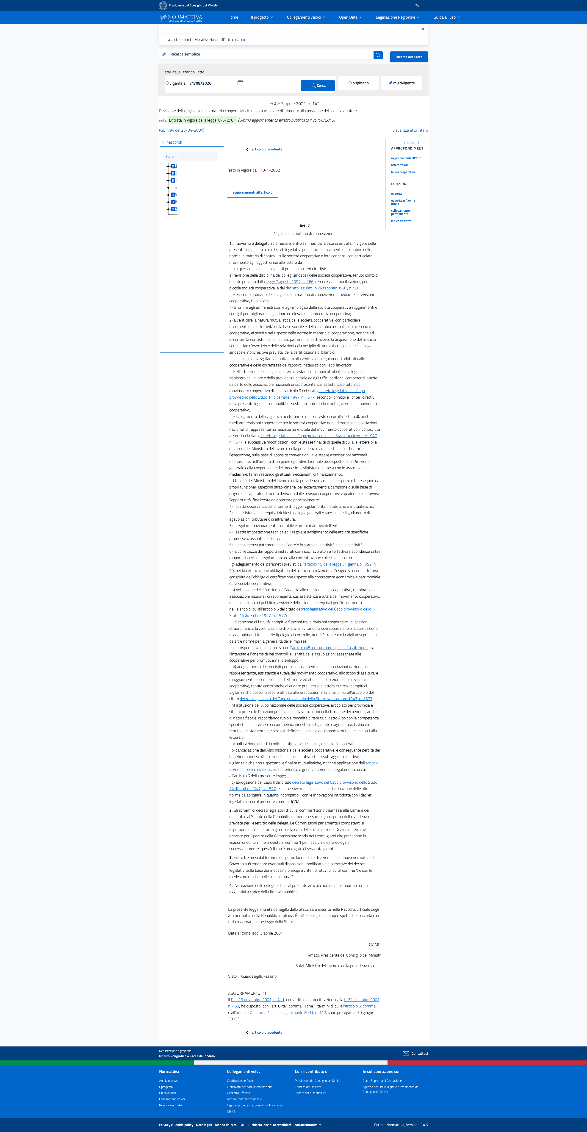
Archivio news (168, 1080)
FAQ (242, 1124)
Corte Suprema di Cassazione (382, 1080)
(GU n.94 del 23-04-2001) (181, 130)
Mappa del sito (226, 1124)
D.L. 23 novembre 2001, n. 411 (257, 999)
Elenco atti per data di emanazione (249, 1086)
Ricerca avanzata (409, 57)
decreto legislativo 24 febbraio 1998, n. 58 (322, 288)
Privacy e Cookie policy (176, 1124)
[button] (240, 82)
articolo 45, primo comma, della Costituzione (330, 647)
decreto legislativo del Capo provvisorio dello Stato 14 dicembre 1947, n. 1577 (297, 394)
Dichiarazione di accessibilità (270, 1124)
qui (243, 39)
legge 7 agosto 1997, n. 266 (289, 281)
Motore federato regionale (244, 1098)
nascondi (174, 142)
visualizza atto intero (410, 130)
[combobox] (271, 54)
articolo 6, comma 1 (362, 1006)
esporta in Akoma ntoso (403, 202)
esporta (396, 193)
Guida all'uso (167, 1092)
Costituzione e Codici (240, 1080)
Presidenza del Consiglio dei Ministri (318, 1080)
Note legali (204, 1124)
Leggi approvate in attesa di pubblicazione (254, 1105)
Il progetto (166, 1086)
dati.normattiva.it (307, 1124)
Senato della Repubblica (310, 1092)
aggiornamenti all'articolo (252, 192)
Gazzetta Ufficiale (239, 1092)
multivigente (404, 83)
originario (361, 83)
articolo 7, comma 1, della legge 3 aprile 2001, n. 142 (281, 1012)
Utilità (231, 1111)
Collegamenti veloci (172, 1098)
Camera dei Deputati (308, 1086)
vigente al (178, 83)
